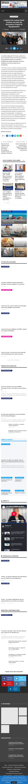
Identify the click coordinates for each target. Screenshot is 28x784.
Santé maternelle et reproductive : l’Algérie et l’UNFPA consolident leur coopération (21, 147)
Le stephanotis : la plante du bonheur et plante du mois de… (16, 755)
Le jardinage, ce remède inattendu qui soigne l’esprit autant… (17, 655)
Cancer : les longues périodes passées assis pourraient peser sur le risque (20, 244)
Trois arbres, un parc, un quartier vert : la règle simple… (17, 648)
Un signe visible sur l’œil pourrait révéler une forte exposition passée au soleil (20, 255)
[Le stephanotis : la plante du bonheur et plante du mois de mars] (4, 756)
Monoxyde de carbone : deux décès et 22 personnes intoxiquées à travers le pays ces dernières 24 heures (6, 148)
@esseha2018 (18, 671)
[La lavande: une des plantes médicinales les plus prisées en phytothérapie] (4, 744)
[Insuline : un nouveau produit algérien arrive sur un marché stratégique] (20, 186)
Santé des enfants (6, 444)
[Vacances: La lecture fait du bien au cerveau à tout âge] (14, 217)
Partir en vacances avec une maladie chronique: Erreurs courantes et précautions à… (13, 388)
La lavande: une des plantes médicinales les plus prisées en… (17, 743)
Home (5, 765)
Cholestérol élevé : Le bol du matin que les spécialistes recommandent (7, 244)
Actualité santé (14, 16)
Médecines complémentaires (7, 211)
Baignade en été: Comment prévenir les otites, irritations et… (18, 431)
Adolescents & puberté (7, 477)
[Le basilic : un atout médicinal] (4, 750)
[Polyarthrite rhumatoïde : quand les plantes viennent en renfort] (4, 642)
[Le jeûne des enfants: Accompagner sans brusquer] (7, 487)
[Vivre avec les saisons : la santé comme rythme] (4, 663)
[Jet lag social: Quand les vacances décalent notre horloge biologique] (14, 405)
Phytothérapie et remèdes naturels (7, 614)
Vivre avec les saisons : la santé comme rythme (16, 662)
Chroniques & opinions (19, 775)
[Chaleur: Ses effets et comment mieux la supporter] (4, 426)
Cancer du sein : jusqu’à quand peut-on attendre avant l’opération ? (7, 254)
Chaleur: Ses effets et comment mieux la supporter (16, 425)
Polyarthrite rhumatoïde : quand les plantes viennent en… (18, 641)
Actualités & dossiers (14, 771)
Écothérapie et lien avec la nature (14, 773)
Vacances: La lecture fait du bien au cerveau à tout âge (14, 221)
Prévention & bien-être (7, 224)
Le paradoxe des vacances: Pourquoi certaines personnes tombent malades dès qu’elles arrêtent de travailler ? (14, 232)
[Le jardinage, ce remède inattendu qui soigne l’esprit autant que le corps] (4, 656)
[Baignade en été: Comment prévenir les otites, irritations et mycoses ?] (4, 432)
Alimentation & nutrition (20, 767)
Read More (20, 782)
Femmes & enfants (8, 775)
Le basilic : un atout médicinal (16, 748)
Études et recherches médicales (7, 289)
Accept (14, 782)
